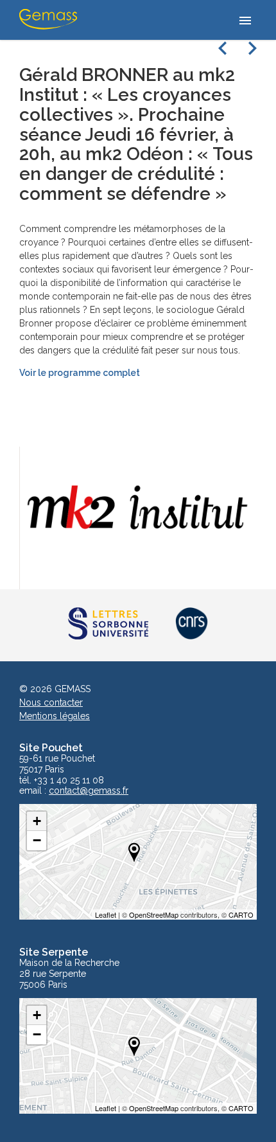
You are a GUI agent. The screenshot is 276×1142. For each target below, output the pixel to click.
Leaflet (105, 914)
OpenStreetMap (153, 914)
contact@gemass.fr (88, 791)
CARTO (241, 914)
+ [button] (37, 821)
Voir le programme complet (79, 373)
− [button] (37, 840)
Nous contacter (51, 702)
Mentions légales (54, 716)
